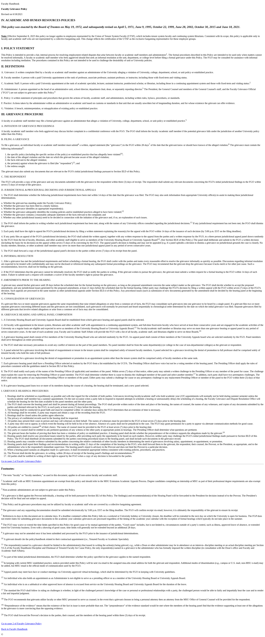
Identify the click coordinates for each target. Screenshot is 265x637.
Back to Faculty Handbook (14, 629)
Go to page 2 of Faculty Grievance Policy (21, 461)
